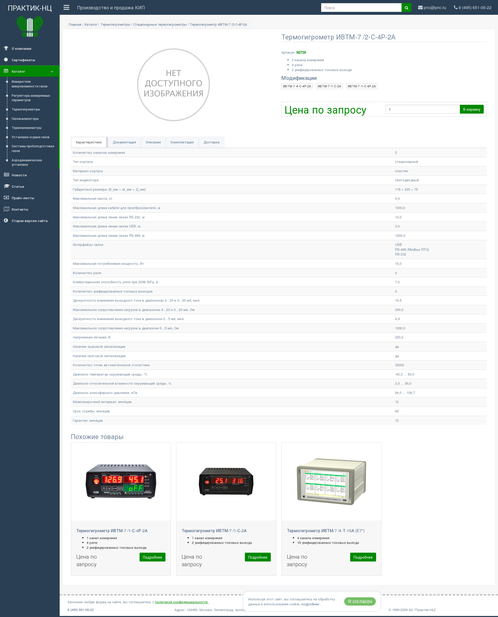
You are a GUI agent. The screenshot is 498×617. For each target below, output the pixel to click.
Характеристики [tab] (89, 142)
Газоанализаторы (25, 118)
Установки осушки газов (31, 137)
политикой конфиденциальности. (182, 601)
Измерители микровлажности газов (29, 83)
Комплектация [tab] (182, 142)
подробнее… (311, 603)
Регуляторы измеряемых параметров (31, 97)
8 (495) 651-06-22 (80, 609)
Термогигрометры (26, 109)
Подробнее (152, 557)
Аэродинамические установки (27, 162)
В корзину (471, 109)
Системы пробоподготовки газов (33, 148)
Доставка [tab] (211, 142)
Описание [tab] (153, 142)
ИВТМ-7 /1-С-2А (329, 86)
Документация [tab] (124, 142)
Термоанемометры (27, 127)
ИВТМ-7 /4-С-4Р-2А (297, 86)
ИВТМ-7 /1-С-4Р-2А (362, 86)
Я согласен (360, 601)
